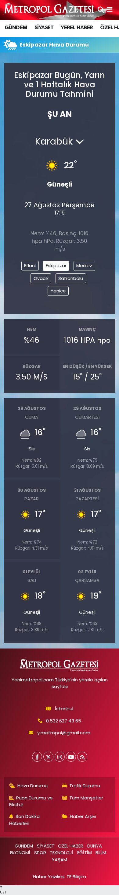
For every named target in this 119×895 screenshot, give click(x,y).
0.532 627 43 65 (63, 721)
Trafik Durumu (84, 785)
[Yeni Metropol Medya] (49, 10)
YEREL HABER (77, 27)
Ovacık (41, 278)
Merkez (84, 265)
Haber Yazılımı (48, 876)
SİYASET (44, 27)
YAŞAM (59, 859)
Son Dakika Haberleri (24, 819)
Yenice (58, 291)
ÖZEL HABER (70, 846)
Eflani (30, 265)
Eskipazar (56, 265)
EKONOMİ (20, 852)
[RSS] (82, 757)
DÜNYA (94, 846)
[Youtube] (71, 757)
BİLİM (101, 852)
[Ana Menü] (110, 9)
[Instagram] (60, 757)
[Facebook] (37, 757)
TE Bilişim (76, 876)
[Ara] (101, 9)
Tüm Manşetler (86, 798)
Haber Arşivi (83, 816)
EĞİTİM (84, 852)
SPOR (40, 852)
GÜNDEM (16, 27)
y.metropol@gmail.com (63, 732)
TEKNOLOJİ (61, 852)
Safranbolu (70, 278)
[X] (48, 757)
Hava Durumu (32, 785)
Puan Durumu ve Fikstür (31, 801)
